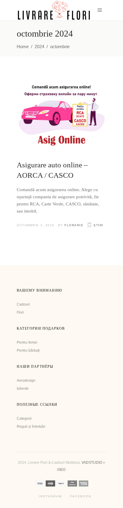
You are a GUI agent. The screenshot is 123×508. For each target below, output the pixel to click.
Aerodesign (26, 380)
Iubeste (23, 388)
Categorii (24, 418)
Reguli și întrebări (31, 426)
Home (23, 46)
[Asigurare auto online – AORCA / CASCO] (61, 115)
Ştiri (98, 225)
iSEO (61, 470)
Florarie (73, 225)
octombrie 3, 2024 (35, 225)
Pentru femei (27, 342)
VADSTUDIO (92, 462)
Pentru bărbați (28, 350)
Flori (20, 312)
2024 (39, 46)
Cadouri (23, 304)
